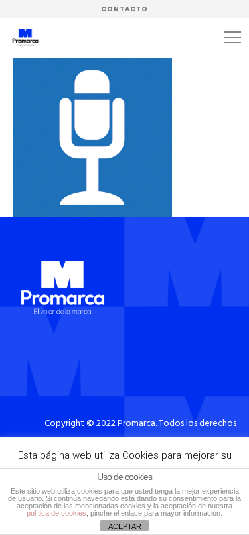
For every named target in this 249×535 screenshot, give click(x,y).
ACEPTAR (124, 526)
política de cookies (56, 513)
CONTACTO (124, 9)
